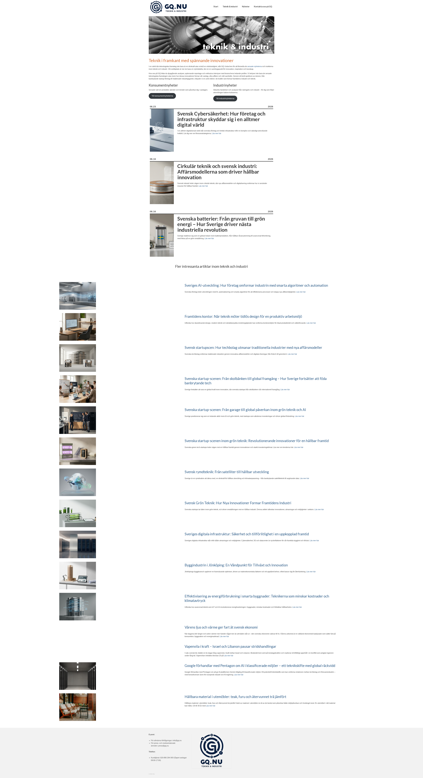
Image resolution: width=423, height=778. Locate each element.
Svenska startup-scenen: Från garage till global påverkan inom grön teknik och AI (245, 409)
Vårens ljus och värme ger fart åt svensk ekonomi (221, 627)
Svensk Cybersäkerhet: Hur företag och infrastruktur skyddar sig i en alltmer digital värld (221, 119)
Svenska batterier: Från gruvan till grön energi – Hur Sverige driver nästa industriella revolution (221, 224)
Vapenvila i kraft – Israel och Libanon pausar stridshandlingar (230, 646)
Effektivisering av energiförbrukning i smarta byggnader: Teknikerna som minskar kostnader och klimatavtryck (257, 598)
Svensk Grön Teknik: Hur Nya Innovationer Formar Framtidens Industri (238, 503)
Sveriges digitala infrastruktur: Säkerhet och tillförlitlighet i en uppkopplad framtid (247, 534)
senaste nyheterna (254, 66)
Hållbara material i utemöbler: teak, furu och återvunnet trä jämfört (235, 696)
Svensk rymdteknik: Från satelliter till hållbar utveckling (227, 472)
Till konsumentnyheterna (162, 96)
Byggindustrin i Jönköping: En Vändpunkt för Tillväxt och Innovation (236, 565)
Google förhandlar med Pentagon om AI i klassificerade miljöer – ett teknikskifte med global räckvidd (260, 665)
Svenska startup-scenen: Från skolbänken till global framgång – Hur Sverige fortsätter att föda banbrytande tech (256, 380)
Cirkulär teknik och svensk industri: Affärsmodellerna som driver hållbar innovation (218, 171)
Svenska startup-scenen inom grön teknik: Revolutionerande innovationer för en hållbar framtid (257, 441)
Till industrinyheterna (225, 98)
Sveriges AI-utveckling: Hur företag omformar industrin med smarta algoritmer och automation (256, 285)
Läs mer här (216, 133)
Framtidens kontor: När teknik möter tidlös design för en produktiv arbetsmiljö (243, 316)
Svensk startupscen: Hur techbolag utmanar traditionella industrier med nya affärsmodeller (253, 347)
